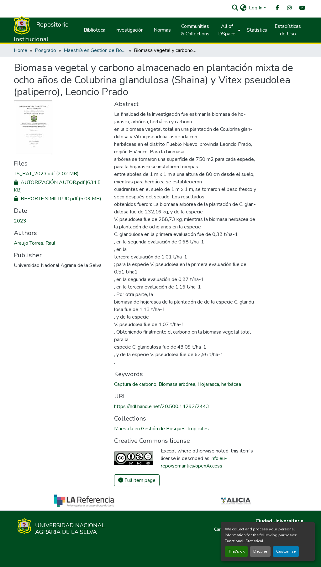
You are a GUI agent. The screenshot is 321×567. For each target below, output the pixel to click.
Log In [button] (256, 7)
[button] (235, 8)
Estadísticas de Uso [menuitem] (288, 30)
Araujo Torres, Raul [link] (34, 243)
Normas (162, 30)
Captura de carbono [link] (135, 384)
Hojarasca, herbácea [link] (219, 384)
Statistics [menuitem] (257, 30)
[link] (60, 173)
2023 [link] (20, 220)
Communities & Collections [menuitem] (195, 30)
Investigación (129, 30)
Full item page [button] (139, 480)
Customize (286, 551)
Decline (260, 551)
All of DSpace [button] (226, 30)
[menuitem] (277, 8)
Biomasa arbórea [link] (177, 384)
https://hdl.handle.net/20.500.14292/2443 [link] (161, 406)
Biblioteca (94, 30)
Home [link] (20, 50)
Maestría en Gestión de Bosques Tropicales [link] (95, 50)
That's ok (236, 551)
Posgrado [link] (45, 50)
